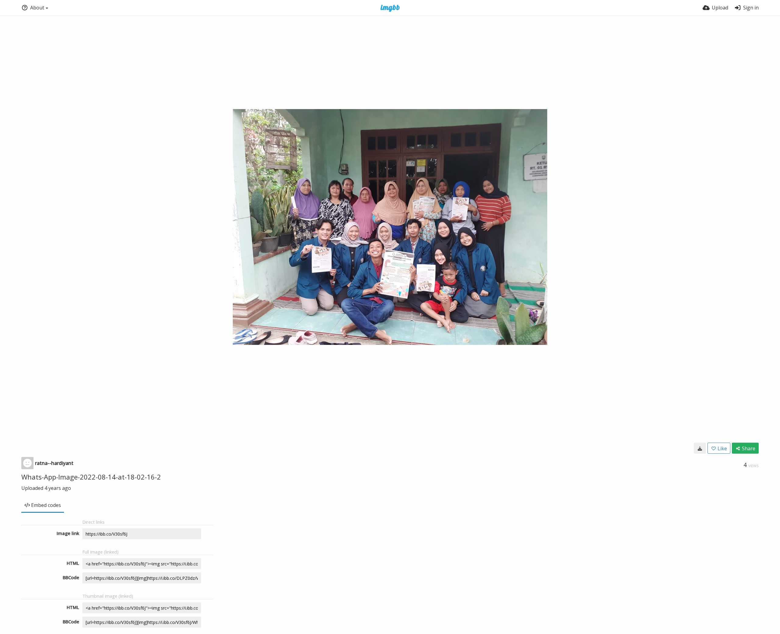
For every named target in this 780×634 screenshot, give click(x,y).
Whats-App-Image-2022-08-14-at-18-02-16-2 (91, 476)
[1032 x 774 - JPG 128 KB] (700, 448)
